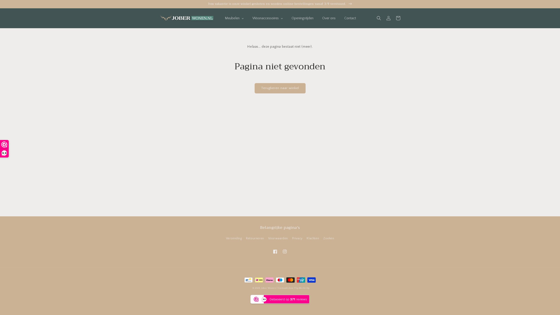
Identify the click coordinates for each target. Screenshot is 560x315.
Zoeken (328, 238)
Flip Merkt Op (302, 288)
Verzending (234, 238)
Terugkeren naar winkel (280, 88)
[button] (379, 18)
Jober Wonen (268, 288)
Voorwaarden (278, 238)
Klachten (313, 238)
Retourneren (255, 238)
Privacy (297, 238)
